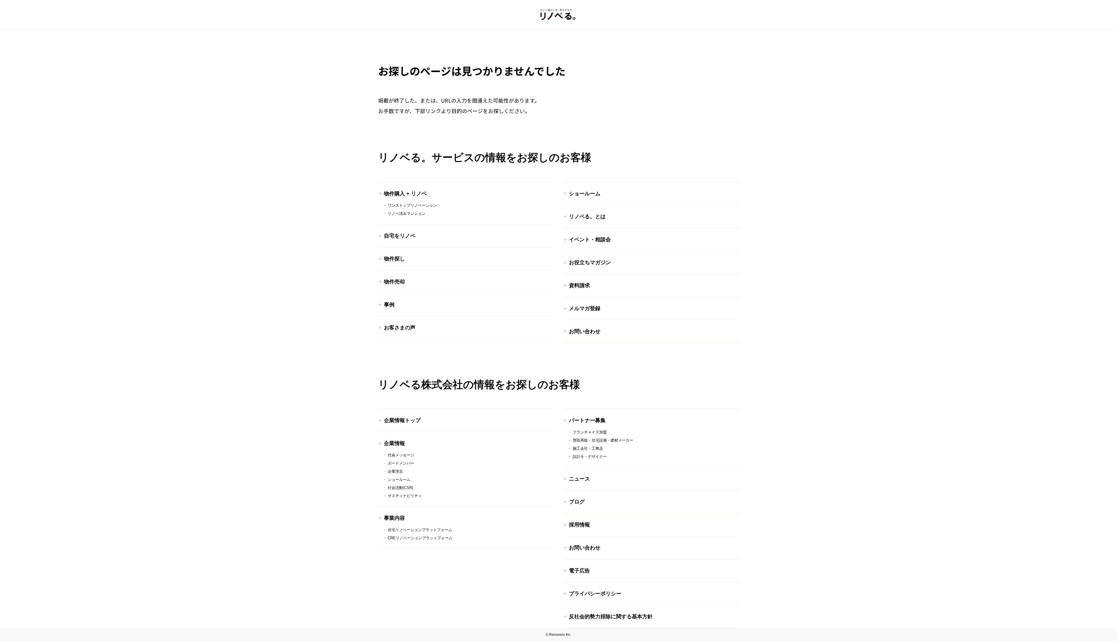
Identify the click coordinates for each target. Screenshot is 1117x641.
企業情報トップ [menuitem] (402, 420)
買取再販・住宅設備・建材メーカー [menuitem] (603, 440)
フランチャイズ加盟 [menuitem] (590, 432)
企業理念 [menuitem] (395, 471)
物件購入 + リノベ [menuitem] (405, 194)
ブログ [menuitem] (577, 502)
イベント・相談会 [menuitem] (590, 239)
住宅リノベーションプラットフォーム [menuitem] (420, 530)
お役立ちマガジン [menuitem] (590, 262)
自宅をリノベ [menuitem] (399, 236)
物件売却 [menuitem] (394, 282)
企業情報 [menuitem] (394, 443)
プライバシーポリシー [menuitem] (595, 594)
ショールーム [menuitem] (584, 194)
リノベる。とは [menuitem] (587, 216)
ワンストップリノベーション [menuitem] (412, 205)
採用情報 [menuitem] (579, 525)
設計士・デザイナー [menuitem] (590, 456)
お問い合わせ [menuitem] (584, 331)
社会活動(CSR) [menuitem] (400, 488)
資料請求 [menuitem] (579, 285)
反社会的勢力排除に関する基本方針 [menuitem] (611, 616)
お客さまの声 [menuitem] (399, 328)
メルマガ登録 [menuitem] (584, 308)
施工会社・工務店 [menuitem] (588, 448)
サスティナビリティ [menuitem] (405, 496)
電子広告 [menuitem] (579, 571)
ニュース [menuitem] (579, 479)
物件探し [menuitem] (394, 259)
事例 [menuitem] (389, 305)
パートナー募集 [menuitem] (587, 420)
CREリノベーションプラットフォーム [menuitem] (420, 538)
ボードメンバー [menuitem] (401, 463)
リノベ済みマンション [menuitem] (407, 213)
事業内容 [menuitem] (394, 518)
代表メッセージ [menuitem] (401, 455)
